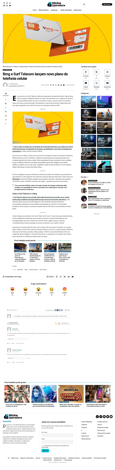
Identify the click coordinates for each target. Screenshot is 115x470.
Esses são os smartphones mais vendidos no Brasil (16, 405)
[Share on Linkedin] (58, 85)
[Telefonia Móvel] (104, 154)
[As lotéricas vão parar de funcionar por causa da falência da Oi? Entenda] (20, 247)
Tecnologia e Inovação (48, 251)
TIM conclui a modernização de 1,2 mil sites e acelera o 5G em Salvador (35, 257)
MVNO (26, 269)
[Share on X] (53, 85)
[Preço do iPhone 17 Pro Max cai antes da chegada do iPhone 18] (84, 183)
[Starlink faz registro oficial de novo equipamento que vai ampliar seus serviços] (84, 191)
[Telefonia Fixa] (88, 154)
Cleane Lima (14, 84)
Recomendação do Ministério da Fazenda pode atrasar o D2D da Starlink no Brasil (49, 257)
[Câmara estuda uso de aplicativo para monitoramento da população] (44, 394)
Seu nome (44, 432)
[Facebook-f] (4, 3)
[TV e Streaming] (88, 167)
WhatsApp (15, 179)
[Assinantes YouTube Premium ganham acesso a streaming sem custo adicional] (84, 206)
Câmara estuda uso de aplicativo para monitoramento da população (44, 405)
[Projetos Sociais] (88, 128)
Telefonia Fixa (86, 156)
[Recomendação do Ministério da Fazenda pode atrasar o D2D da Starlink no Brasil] (50, 247)
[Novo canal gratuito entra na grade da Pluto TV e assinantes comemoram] (84, 199)
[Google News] (107, 85)
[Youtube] (10, 5)
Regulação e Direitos (20, 251)
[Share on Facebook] (51, 85)
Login (68, 310)
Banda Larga (102, 104)
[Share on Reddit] (61, 85)
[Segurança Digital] (88, 141)
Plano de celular (33, 269)
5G (30, 251)
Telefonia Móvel (7, 69)
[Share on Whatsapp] (56, 85)
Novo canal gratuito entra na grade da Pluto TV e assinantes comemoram (99, 199)
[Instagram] (7, 3)
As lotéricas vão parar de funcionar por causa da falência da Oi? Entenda (20, 257)
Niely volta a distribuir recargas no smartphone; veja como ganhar (71, 405)
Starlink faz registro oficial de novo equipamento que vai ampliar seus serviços (98, 191)
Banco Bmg (20, 269)
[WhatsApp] (96, 85)
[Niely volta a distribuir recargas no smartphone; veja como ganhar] (71, 394)
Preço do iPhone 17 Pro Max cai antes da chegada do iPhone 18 (99, 183)
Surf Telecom (43, 269)
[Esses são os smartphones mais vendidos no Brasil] (17, 394)
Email (43, 439)
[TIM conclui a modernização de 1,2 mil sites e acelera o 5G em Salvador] (35, 247)
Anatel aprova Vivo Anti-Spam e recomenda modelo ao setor (97, 405)
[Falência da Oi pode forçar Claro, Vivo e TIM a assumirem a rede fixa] (64, 247)
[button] (84, 4)
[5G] (88, 102)
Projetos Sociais (87, 130)
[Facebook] (86, 74)
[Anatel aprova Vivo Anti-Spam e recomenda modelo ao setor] (98, 394)
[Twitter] (4, 5)
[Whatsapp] (10, 3)
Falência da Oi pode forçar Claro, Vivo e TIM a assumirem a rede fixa (64, 257)
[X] (96, 74)
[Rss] (7, 5)
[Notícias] (104, 167)
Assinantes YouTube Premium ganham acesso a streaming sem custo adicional (100, 207)
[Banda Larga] (104, 102)
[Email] (64, 85)
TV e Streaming (87, 169)
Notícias (100, 169)
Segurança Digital (88, 143)
